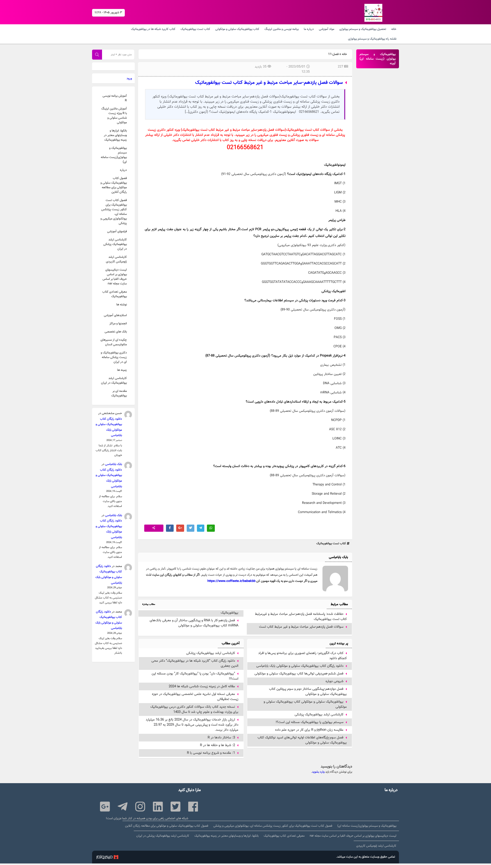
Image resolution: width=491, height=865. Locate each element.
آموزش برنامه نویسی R (115, 98)
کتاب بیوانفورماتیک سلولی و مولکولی (237, 29)
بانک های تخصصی (116, 331)
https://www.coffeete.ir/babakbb (231, 581)
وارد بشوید (318, 772)
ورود (129, 78)
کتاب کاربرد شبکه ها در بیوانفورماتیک (153, 29)
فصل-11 (333, 54)
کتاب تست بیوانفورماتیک (195, 29)
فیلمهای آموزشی (117, 231)
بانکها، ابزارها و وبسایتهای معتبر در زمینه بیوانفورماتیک (115, 135)
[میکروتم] (107, 858)
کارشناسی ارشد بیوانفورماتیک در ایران (114, 380)
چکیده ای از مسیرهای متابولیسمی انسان (114, 342)
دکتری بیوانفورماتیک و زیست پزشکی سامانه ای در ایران (114, 357)
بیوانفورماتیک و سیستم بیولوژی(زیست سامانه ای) (114, 155)
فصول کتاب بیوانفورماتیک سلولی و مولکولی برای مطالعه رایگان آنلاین (114, 185)
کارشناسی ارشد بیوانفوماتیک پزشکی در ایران (115, 244)
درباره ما (309, 29)
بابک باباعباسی (113, 464)
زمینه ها (122, 370)
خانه (393, 29)
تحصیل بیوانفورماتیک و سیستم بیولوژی (362, 29)
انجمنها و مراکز (118, 323)
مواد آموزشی (326, 29)
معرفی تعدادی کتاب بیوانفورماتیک (114, 294)
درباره (123, 170)
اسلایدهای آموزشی (115, 315)
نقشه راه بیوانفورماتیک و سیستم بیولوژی (372, 39)
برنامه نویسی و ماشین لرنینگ (281, 29)
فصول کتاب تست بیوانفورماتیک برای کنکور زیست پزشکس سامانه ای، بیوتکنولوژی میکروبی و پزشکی (114, 212)
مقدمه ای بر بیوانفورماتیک (119, 393)
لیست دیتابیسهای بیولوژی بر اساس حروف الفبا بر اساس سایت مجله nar (115, 277)
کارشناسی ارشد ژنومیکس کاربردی (116, 259)
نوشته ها (121, 304)
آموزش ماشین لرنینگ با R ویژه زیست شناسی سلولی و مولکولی (114, 115)
